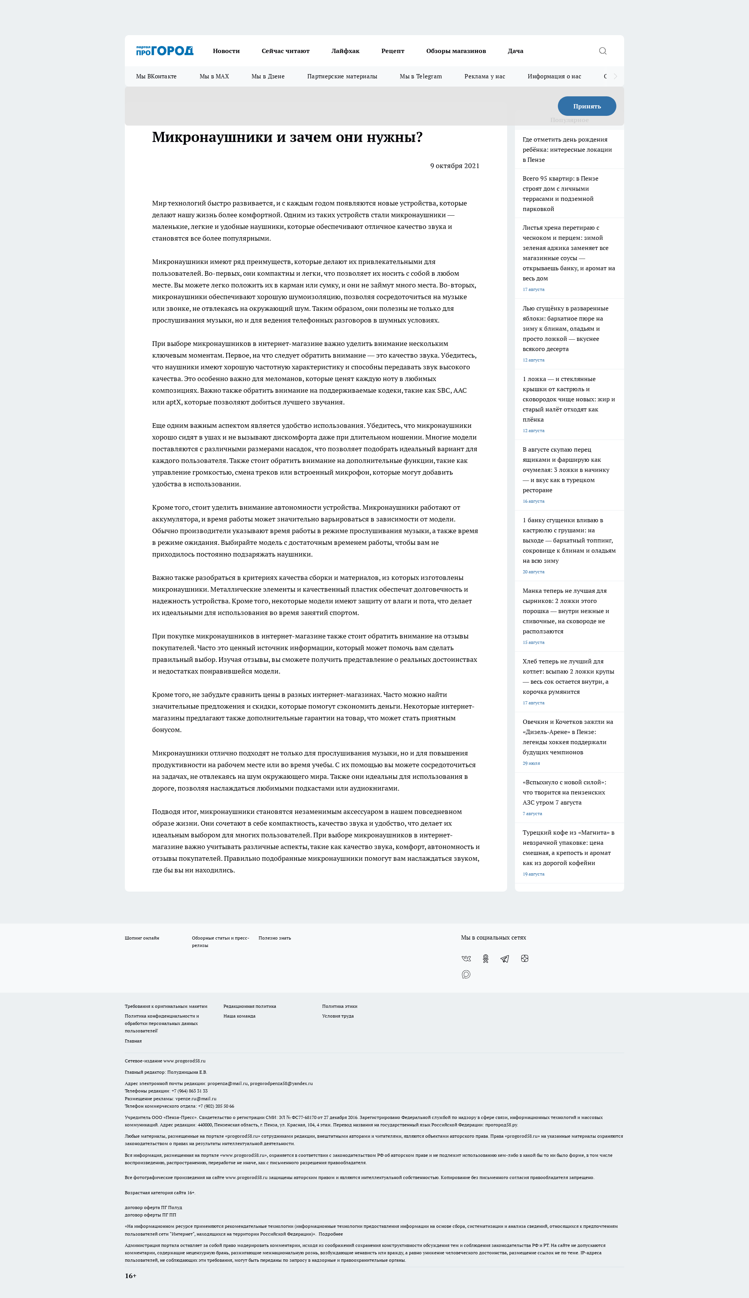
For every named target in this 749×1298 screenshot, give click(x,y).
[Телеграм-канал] (505, 958)
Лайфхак (346, 51)
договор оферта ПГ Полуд (153, 1207)
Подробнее (331, 1234)
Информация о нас (554, 76)
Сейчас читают (286, 51)
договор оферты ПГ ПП (150, 1215)
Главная (133, 1041)
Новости (226, 51)
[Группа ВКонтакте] (466, 958)
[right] (615, 76)
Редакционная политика (250, 1006)
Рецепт (393, 51)
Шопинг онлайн (142, 938)
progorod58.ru (242, 1136)
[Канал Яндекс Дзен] (524, 958)
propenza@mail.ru (228, 1083)
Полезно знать (275, 938)
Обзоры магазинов (456, 51)
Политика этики (339, 1006)
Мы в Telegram (421, 76)
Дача (516, 51)
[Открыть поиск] (603, 51)
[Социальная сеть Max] (466, 974)
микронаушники (418, 214)
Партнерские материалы (342, 76)
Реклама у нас (485, 76)
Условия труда (338, 1016)
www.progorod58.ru (184, 1061)
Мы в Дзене (268, 76)
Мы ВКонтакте (156, 76)
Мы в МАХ (214, 76)
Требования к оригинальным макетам (166, 1006)
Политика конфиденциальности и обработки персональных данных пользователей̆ (162, 1023)
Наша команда (240, 1016)
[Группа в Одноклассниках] (485, 958)
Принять (587, 106)
